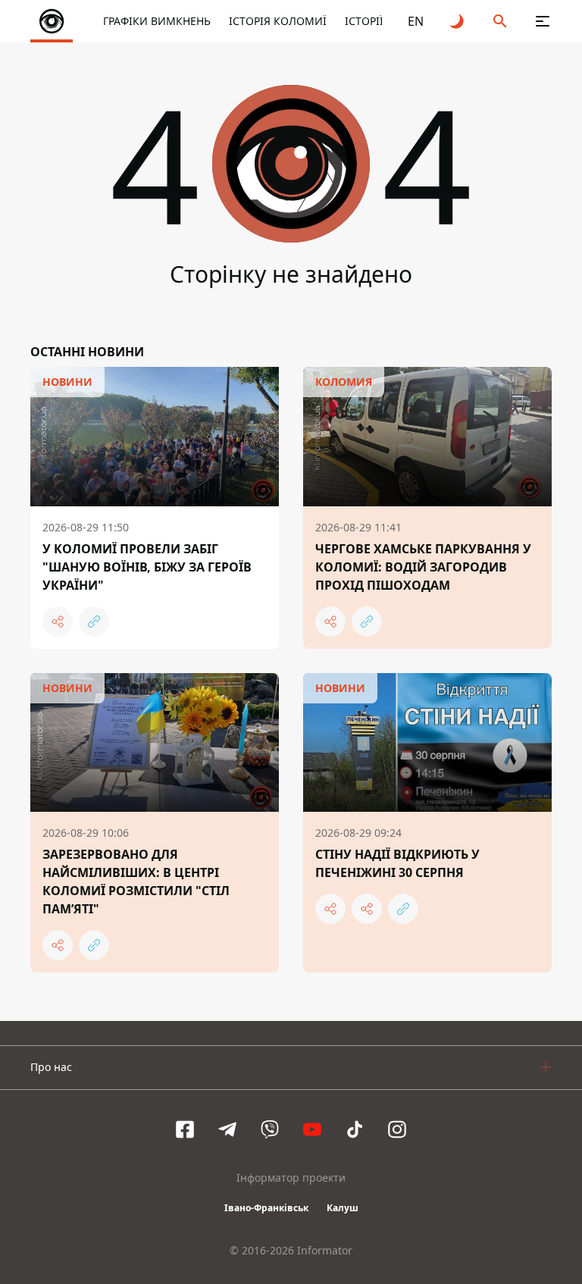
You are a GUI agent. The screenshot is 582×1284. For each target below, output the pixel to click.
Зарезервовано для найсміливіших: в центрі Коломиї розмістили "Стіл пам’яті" (136, 881)
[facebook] (185, 1129)
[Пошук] (500, 21)
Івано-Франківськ (266, 1207)
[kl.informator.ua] (51, 21)
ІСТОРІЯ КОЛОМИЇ (278, 21)
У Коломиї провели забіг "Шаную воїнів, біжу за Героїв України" (147, 566)
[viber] (270, 1129)
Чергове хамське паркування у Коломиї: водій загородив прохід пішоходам (423, 566)
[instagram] (397, 1129)
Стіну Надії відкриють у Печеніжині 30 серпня (397, 863)
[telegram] (227, 1129)
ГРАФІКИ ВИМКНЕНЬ (157, 21)
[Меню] (543, 21)
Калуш (342, 1207)
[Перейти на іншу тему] (458, 21)
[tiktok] (355, 1129)
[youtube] (312, 1129)
